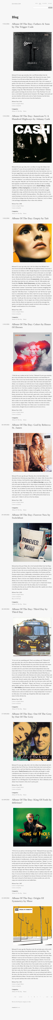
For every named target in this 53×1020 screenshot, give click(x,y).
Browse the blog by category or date (21, 1001)
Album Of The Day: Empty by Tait (30, 218)
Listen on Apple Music (18, 103)
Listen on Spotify (16, 105)
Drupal (18, 1007)
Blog (40, 3)
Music (24, 111)
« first (15, 996)
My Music (50, 3)
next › (47, 996)
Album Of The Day (17, 111)
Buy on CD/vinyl (16, 598)
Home (36, 3)
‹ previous (20, 996)
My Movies (44, 3)
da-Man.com (16, 3)
